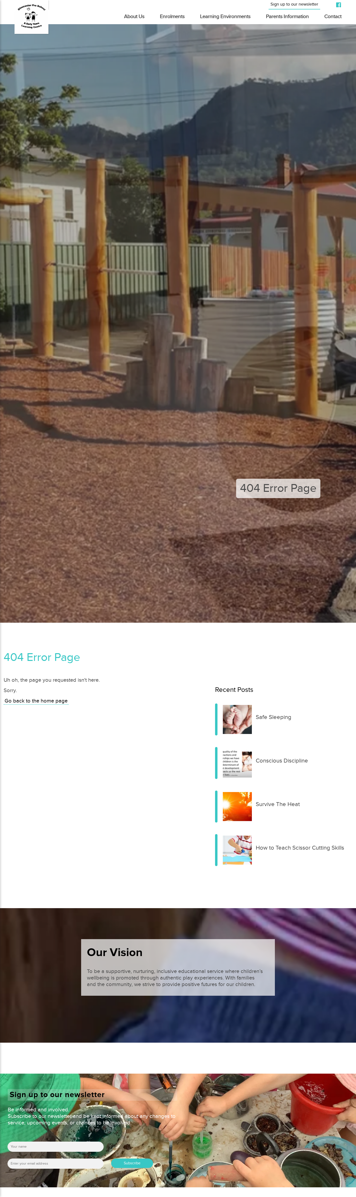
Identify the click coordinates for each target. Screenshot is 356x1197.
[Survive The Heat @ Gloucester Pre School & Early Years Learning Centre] (216, 807)
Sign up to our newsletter (294, 4)
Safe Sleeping (273, 717)
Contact (332, 16)
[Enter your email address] (55, 1165)
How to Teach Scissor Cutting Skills (300, 848)
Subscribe (132, 1163)
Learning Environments (225, 16)
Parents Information (287, 16)
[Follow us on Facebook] (336, 5)
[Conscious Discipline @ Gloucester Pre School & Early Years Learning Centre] (216, 763)
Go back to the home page (36, 701)
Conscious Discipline (282, 760)
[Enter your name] (55, 1148)
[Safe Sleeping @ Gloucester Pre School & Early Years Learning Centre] (216, 719)
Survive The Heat (278, 804)
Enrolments (172, 16)
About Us (134, 16)
